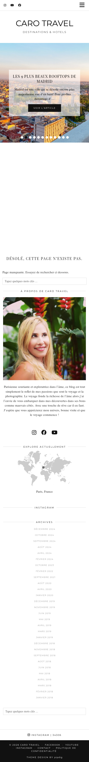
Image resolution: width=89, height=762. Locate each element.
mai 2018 (44, 673)
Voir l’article (45, 108)
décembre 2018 (44, 643)
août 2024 (45, 547)
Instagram (45, 735)
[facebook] (44, 432)
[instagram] (34, 432)
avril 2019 (44, 625)
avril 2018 (44, 679)
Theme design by (45, 757)
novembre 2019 (44, 607)
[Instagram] (5, 5)
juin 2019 (44, 613)
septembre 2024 (44, 541)
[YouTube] (12, 5)
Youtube (72, 745)
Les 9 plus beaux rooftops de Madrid (44, 79)
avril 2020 (44, 589)
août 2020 (45, 583)
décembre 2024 (44, 529)
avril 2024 (44, 553)
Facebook (52, 745)
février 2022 (44, 571)
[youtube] (54, 432)
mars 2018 (44, 685)
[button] (83, 5)
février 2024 (44, 559)
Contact (44, 748)
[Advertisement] (44, 192)
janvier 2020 (44, 595)
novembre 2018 (44, 649)
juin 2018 (44, 667)
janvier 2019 (44, 637)
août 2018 (44, 661)
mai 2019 (44, 619)
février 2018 (44, 691)
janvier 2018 (44, 697)
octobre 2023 (44, 565)
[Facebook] (19, 5)
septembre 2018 (44, 655)
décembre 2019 (44, 601)
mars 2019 (44, 631)
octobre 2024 (44, 535)
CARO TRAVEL (44, 23)
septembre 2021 (44, 577)
